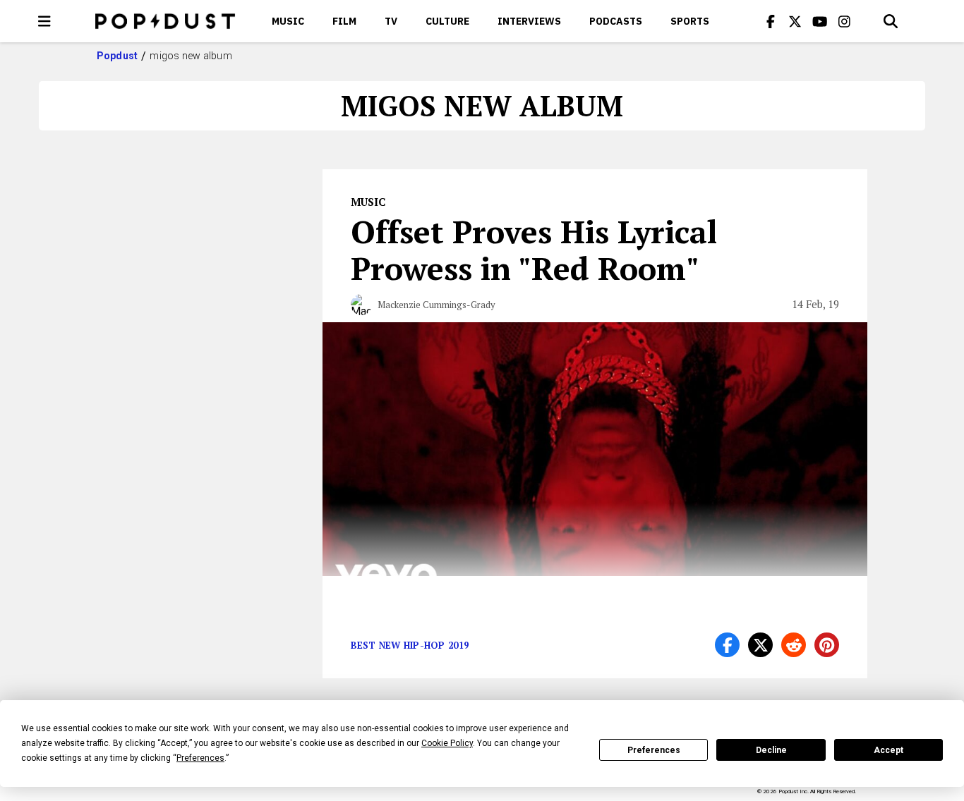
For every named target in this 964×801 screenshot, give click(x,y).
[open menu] (44, 21)
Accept (888, 750)
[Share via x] (760, 644)
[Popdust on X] (795, 21)
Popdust (117, 55)
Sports (689, 21)
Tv (391, 21)
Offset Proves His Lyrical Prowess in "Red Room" (534, 249)
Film (344, 21)
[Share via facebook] (727, 644)
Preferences (653, 750)
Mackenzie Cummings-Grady (436, 304)
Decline (771, 750)
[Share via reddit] (793, 644)
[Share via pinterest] (826, 644)
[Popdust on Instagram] (844, 21)
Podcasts (615, 21)
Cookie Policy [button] (447, 743)
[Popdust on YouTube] (820, 21)
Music (288, 21)
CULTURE (447, 21)
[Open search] (890, 21)
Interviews (529, 21)
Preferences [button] (200, 758)
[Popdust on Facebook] (770, 21)
